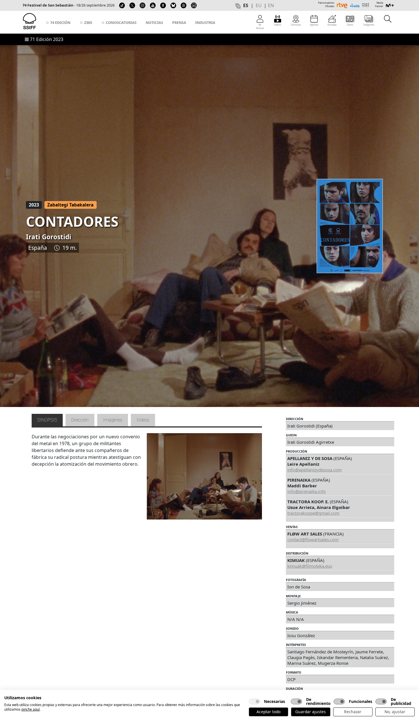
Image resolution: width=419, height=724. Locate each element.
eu (259, 5)
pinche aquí (30, 709)
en (271, 5)
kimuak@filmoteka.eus (309, 566)
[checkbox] (254, 701)
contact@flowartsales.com (313, 539)
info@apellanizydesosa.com (314, 470)
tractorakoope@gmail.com (313, 513)
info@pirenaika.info (306, 491)
